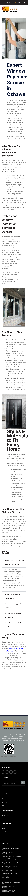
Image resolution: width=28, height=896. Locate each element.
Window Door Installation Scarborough (8, 876)
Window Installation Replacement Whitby (11, 883)
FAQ (3, 805)
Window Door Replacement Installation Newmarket (9, 867)
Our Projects (5, 802)
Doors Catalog (5, 832)
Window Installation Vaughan (9, 880)
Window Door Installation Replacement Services (8, 891)
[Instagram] (7, 772)
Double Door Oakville (7, 870)
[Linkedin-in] (15, 772)
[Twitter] (11, 772)
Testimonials (5, 819)
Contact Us (5, 815)
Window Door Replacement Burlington (9, 853)
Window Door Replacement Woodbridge (9, 887)
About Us (4, 799)
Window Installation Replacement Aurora (11, 849)
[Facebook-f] (3, 772)
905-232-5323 (9, 2)
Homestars (5, 828)
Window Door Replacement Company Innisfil (12, 863)
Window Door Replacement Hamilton (12, 856)
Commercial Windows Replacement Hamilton (11, 859)
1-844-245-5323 (21, 2)
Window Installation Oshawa (9, 873)
